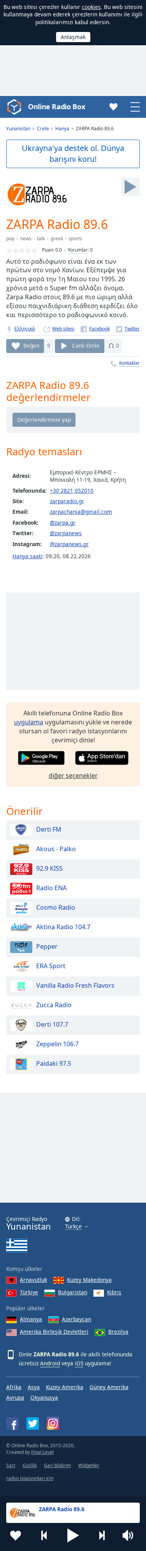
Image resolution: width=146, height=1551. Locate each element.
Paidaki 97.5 (53, 1063)
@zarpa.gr (63, 522)
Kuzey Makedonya (89, 1279)
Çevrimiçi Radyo (28, 1223)
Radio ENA (51, 888)
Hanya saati (27, 556)
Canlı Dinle (86, 345)
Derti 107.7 (52, 1024)
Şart (10, 1465)
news (26, 238)
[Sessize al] (130, 1535)
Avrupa (15, 1397)
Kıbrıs (114, 1292)
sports (75, 238)
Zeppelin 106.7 (57, 1044)
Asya (34, 1387)
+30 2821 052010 (71, 490)
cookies (91, 7)
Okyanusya (44, 1397)
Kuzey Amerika (64, 1387)
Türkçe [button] (73, 1226)
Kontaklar (129, 363)
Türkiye (29, 1292)
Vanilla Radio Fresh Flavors (75, 985)
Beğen (31, 345)
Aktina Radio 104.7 (63, 927)
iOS (79, 1363)
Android (50, 1363)
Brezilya (118, 1331)
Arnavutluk (33, 1279)
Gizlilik (30, 1465)
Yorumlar (78, 250)
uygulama (28, 722)
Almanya (31, 1319)
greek (57, 238)
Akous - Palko (56, 849)
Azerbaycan (76, 1319)
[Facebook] (95, 328)
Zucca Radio (54, 1005)
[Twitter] (128, 328)
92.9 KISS (49, 868)
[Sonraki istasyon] (101, 1535)
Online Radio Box (56, 106)
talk (41, 238)
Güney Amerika (109, 1387)
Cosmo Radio (55, 907)
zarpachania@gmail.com (81, 511)
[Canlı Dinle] (130, 186)
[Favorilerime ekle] (15, 1535)
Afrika (13, 1387)
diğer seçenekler (73, 775)
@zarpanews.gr (69, 544)
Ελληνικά (24, 328)
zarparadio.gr (67, 501)
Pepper (47, 946)
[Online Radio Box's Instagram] (53, 1423)
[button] (73, 1535)
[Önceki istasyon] (44, 1535)
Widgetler (88, 1465)
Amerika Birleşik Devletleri (54, 1331)
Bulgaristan (72, 1292)
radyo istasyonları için (29, 1478)
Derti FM (49, 829)
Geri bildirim (57, 1465)
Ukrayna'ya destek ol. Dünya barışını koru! (73, 154)
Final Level (42, 1452)
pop (10, 238)
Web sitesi (63, 328)
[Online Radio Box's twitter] (32, 1423)
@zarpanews (66, 533)
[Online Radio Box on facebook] (12, 1423)
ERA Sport (50, 966)
